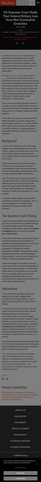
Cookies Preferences (20, 467)
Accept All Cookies (20, 478)
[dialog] (20, 470)
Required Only (20, 473)
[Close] (37, 464)
